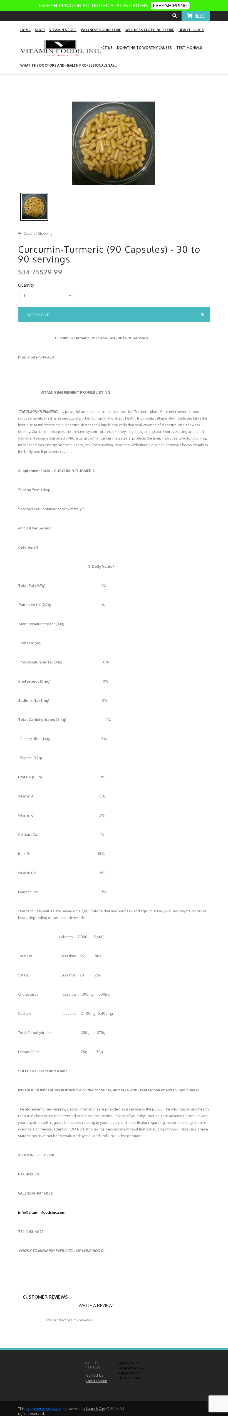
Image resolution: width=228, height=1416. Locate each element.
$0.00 (200, 16)
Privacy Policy (128, 1363)
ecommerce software (43, 1408)
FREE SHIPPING (170, 5)
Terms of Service (130, 1368)
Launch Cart (95, 1408)
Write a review (96, 1305)
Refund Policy (128, 1373)
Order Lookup (96, 1381)
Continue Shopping (38, 233)
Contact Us (94, 1375)
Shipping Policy (129, 1378)
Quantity (26, 285)
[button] (47, 296)
